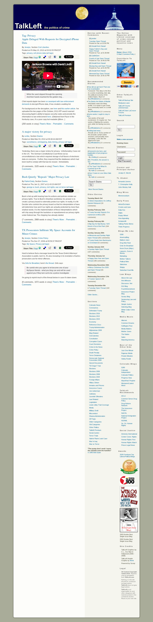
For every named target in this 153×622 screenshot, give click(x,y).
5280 (121, 234)
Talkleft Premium (95, 430)
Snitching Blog (126, 307)
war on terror (61, 187)
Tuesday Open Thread (97, 41)
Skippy (122, 267)
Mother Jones (126, 331)
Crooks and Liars (124, 207)
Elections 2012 (94, 316)
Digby (120, 213)
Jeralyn (27, 47)
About (125, 52)
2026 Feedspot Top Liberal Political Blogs (127, 455)
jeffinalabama (95, 99)
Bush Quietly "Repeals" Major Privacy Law (45, 177)
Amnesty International (129, 434)
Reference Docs (95, 325)
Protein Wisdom (127, 356)
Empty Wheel (123, 215)
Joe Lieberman (94, 391)
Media (91, 408)
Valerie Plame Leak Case (98, 438)
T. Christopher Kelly (125, 184)
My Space (31, 244)
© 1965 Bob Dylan (94, 452)
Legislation (93, 402)
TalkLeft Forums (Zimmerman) (124, 107)
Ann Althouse (126, 280)
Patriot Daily (29, 181)
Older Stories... (93, 295)
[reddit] (51, 58)
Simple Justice (126, 304)
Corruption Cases (95, 341)
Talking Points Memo (125, 224)
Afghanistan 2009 (95, 330)
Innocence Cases (95, 388)
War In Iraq (93, 441)
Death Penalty (94, 353)
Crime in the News (95, 347)
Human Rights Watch (129, 442)
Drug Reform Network (126, 404)
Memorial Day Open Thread (99, 74)
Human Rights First (128, 440)
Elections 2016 (94, 313)
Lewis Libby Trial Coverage (99, 405)
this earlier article (68, 109)
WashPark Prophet (128, 381)
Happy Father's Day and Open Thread (98, 50)
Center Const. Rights (129, 437)
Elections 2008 (94, 374)
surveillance (32, 142)
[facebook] (56, 58)
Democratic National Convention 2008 (96, 359)
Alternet (124, 320)
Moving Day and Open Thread (100, 66)
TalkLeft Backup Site (125, 100)
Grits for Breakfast (32, 263)
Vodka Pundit (126, 359)
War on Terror (94, 444)
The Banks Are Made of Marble (99, 101)
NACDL (124, 413)
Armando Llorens (124, 181)
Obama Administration (97, 416)
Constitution (93, 339)
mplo (93, 170)
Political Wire (124, 261)
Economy (92, 322)
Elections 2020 (94, 377)
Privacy (39, 244)
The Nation (125, 334)
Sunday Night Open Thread (99, 249)
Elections (92, 368)
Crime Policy (43, 238)
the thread (50, 263)
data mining (53, 142)
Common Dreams (127, 323)
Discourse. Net (126, 283)
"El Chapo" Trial (95, 366)
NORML (124, 420)
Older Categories (95, 422)
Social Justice (94, 433)
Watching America (127, 340)
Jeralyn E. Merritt (124, 173)
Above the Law (126, 278)
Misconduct (93, 413)
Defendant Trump (95, 311)
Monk (132, 560)
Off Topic (92, 419)
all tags (50, 53)
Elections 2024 (94, 319)
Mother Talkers (125, 259)
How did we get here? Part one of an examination (98, 88)
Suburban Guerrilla (126, 270)
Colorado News (94, 305)
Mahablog (123, 256)
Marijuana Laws (124, 103)
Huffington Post (126, 326)
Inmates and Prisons (96, 385)
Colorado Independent (125, 371)
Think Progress (124, 227)
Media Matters (126, 329)
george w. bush (33, 187)
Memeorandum (123, 196)
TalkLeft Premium (124, 115)
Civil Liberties (43, 47)
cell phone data (39, 53)
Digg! (36, 58)
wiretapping (42, 142)
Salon (123, 337)
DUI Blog (124, 286)
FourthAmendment (128, 289)
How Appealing (123, 218)
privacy (29, 53)
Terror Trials (93, 436)
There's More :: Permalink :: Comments (57, 124)
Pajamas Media (126, 353)
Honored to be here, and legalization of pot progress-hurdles (98, 153)
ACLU (123, 396)
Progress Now (126, 378)
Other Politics (94, 427)
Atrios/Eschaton (124, 204)
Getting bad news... (95, 131)
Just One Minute (127, 350)
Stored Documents (96, 363)
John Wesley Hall (124, 187)
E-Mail (119, 54)
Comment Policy (128, 54)
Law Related (93, 399)
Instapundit (122, 221)
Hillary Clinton (94, 382)
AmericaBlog (124, 237)
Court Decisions (95, 344)
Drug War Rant (125, 243)
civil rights (51, 187)
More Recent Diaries (95, 189)
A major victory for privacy (37, 131)
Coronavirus (93, 308)
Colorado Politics (127, 375)
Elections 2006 (94, 371)
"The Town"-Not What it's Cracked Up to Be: (97, 167)
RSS (129, 52)
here (55, 109)
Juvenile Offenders (96, 396)
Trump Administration (96, 327)
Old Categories (94, 424)
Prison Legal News (128, 445)
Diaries (40, 136)
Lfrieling (94, 157)
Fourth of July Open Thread (99, 58)
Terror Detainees (95, 355)
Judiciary (92, 394)
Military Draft (93, 410)
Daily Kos (121, 210)
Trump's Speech (95, 279)
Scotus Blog (125, 296)
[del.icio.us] (45, 58)
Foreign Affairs (94, 380)
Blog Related (93, 333)
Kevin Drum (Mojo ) (127, 248)
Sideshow (123, 264)
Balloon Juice (124, 240)
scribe (27, 136)
